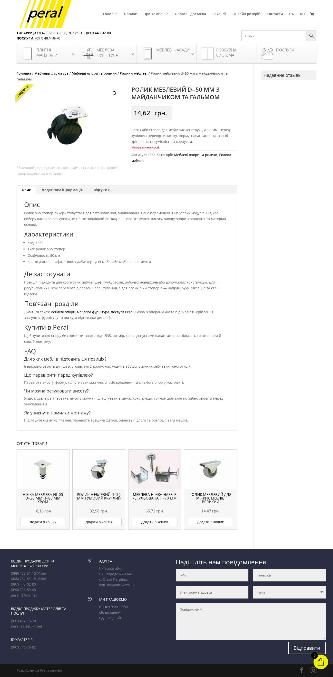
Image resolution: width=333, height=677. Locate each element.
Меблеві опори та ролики (94, 73)
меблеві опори (63, 312)
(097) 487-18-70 (47, 38)
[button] (114, 93)
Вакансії (219, 14)
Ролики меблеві (133, 73)
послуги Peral (122, 312)
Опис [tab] (26, 189)
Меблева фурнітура (51, 73)
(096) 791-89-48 (23, 589)
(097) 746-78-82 (23, 647)
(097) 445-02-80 (98, 32)
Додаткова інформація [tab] (62, 189)
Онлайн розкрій (246, 14)
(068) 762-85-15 (71, 32)
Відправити (307, 648)
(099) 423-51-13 (45, 32)
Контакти (275, 14)
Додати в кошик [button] (43, 522)
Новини (130, 14)
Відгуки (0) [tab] (103, 189)
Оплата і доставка (190, 14)
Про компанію (156, 14)
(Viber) (42, 573)
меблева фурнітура (93, 312)
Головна (110, 14)
